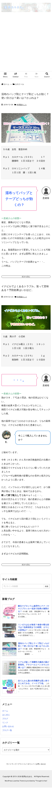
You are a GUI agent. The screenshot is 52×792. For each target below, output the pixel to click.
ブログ (5, 718)
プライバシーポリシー (26, 764)
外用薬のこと (22, 105)
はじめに (6, 714)
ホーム (6, 84)
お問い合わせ (8, 726)
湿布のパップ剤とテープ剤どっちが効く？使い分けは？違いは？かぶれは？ (33, 646)
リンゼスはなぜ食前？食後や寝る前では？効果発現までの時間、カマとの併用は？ (33, 627)
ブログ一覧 (7, 730)
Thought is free (41, 781)
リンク (5, 722)
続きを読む (26, 277)
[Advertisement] (26, 44)
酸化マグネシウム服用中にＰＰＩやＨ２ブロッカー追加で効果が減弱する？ (33, 608)
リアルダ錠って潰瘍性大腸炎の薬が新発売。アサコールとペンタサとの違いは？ (33, 664)
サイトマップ (11, 764)
